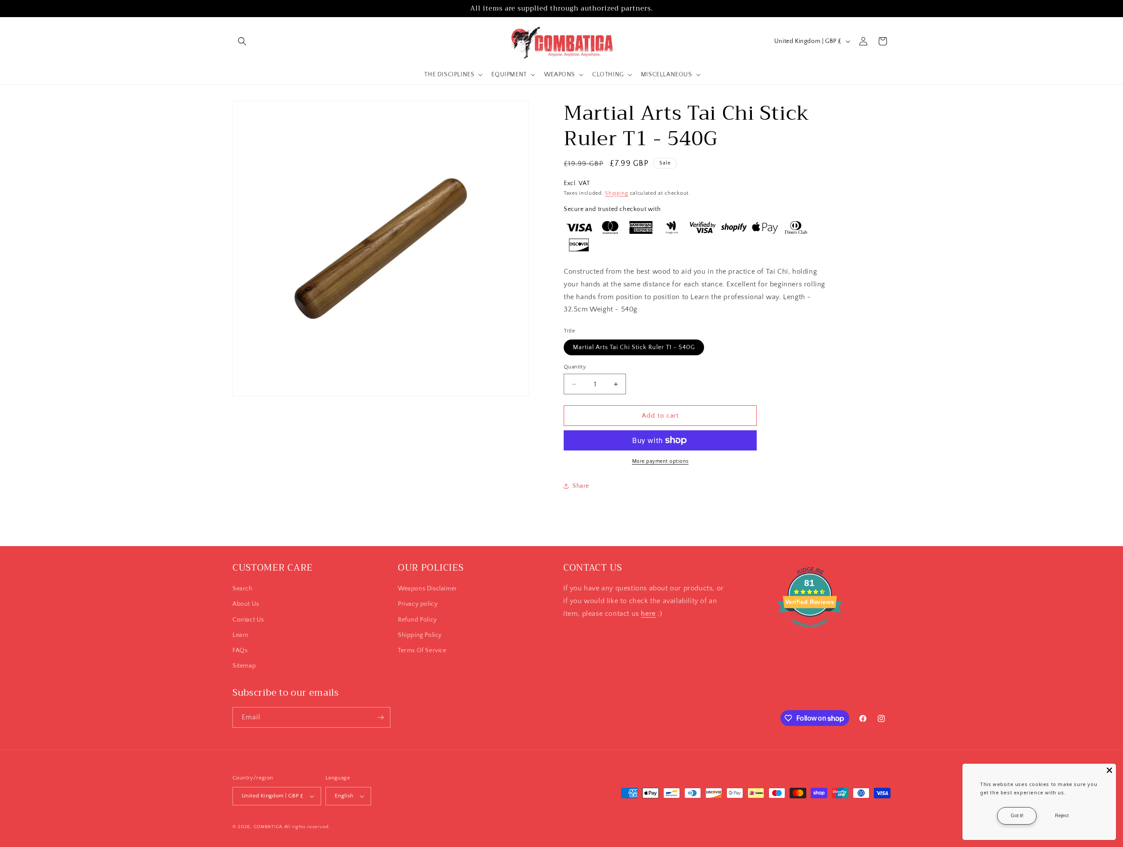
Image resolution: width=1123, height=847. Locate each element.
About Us (245, 604)
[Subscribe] (380, 717)
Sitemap (244, 665)
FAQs (239, 650)
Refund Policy (417, 619)
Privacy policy (417, 604)
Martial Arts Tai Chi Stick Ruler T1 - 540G (634, 347)
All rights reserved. (307, 826)
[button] (242, 41)
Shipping (616, 193)
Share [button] (580, 486)
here (648, 614)
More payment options (660, 461)
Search (242, 588)
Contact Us (248, 619)
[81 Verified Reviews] (809, 632)
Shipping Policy (420, 635)
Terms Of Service (422, 650)
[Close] (1109, 770)
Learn (240, 635)
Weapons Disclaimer (427, 588)
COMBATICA (268, 826)
